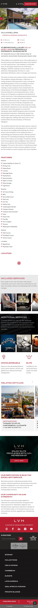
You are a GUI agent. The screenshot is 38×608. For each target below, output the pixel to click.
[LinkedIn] (19, 529)
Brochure (29, 606)
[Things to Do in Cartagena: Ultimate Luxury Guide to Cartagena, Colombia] (17, 402)
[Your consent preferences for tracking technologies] (35, 603)
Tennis (4, 4)
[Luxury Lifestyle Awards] (19, 546)
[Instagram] (25, 529)
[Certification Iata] (33, 540)
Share (10, 606)
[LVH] (19, 4)
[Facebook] (13, 529)
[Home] (6, 529)
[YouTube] (31, 529)
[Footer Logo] (19, 522)
